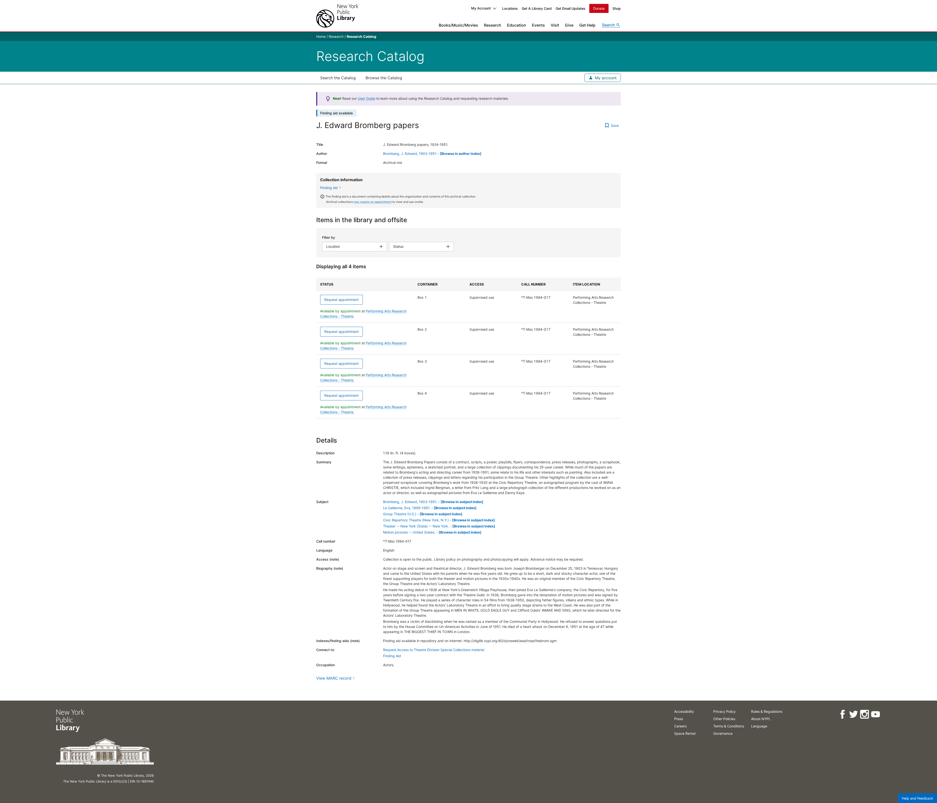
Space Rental (684, 733)
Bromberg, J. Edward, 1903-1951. (410, 502)
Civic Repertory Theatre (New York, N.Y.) (416, 520)
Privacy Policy (724, 711)
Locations (510, 8)
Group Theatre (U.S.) (399, 514)
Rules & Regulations (766, 711)
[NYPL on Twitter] (853, 714)
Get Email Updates (570, 8)
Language (759, 726)
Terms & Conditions (728, 726)
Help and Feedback (917, 798)
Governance (723, 733)
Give (569, 25)
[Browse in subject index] (462, 502)
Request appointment (341, 299)
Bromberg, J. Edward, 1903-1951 (410, 153)
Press (678, 719)
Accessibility (684, 711)
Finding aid (329, 188)
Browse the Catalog (384, 77)
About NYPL (761, 719)
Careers (680, 726)
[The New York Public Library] (337, 16)
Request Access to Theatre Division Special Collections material (433, 650)
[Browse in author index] (460, 153)
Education (516, 25)
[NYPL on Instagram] (864, 714)
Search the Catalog (338, 77)
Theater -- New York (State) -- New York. (416, 526)
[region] (468, 348)
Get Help (587, 25)
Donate (599, 8)
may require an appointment (373, 202)
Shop (616, 8)
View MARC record (333, 678)
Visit (555, 25)
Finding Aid (392, 656)
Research (492, 25)
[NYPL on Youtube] (875, 714)
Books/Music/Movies (458, 25)
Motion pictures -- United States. (409, 532)
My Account (481, 8)
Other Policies (724, 719)
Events (538, 25)
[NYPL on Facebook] (842, 714)
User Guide (366, 98)
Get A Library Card (537, 8)
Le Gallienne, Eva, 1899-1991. (406, 508)
